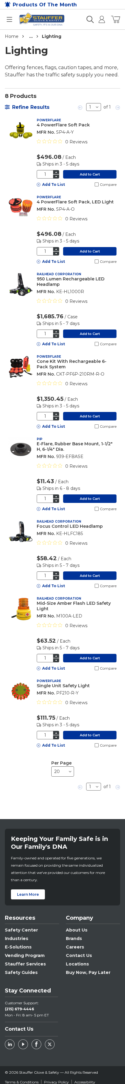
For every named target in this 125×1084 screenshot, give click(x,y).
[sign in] (99, 19)
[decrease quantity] (56, 177)
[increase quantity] (56, 172)
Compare (108, 184)
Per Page (61, 763)
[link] (80, 107)
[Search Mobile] (90, 19)
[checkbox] (97, 184)
